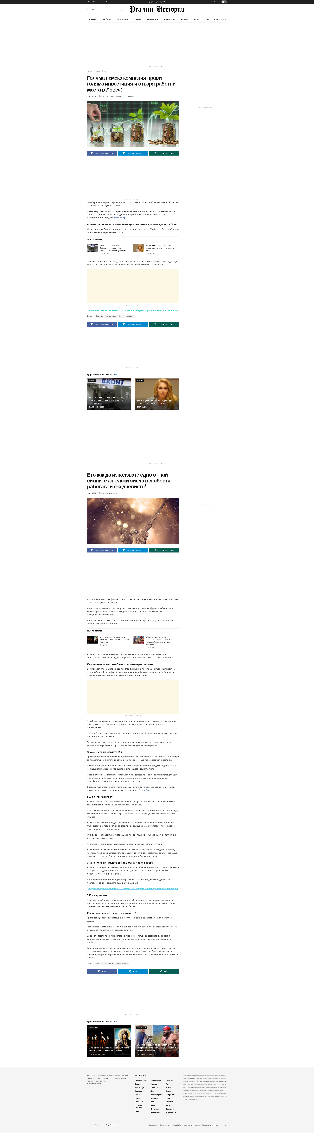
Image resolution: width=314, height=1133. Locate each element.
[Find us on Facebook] (214, 2)
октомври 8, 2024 (145, 1054)
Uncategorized (141, 1080)
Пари (152, 1105)
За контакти (164, 1125)
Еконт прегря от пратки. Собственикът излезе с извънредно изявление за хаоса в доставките (114, 248)
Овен (152, 1102)
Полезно (138, 19)
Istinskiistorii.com (93, 2)
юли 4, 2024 (91, 96)
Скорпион (170, 1094)
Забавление (155, 1080)
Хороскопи (219, 19)
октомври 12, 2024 (97, 1054)
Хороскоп (105, 2)
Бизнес (104, 71)
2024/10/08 (151, 648)
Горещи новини (121, 96)
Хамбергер (130, 316)
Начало (94, 19)
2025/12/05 (105, 254)
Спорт (168, 1098)
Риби (168, 1087)
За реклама (153, 1125)
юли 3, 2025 (142, 407)
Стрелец (169, 1102)
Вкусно (196, 19)
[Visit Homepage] (157, 9)
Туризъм (170, 1109)
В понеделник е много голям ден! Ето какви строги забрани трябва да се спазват (114, 639)
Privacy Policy (177, 1125)
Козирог (154, 1087)
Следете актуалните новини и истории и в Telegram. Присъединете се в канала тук (133, 310)
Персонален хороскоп (210, 1125)
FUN (206, 19)
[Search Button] (120, 9)
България (99, 316)
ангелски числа (108, 963)
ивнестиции (111, 316)
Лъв (152, 1091)
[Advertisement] (157, 43)
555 (97, 963)
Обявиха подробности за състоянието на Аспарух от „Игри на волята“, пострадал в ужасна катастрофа (156, 1048)
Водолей (139, 1102)
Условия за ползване (192, 1125)
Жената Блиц (144, 790)
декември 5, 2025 (97, 407)
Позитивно (123, 19)
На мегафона (169, 19)
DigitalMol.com (111, 1125)
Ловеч (121, 316)
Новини (107, 19)
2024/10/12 (105, 645)
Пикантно (152, 19)
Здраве (184, 19)
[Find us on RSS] (217, 2)
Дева (137, 1111)
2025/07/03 (151, 254)
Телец (168, 1105)
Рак (167, 1084)
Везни (137, 1094)
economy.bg (119, 217)
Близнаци (139, 1087)
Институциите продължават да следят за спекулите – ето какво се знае (160, 248)
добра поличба (122, 963)
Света (168, 1091)
